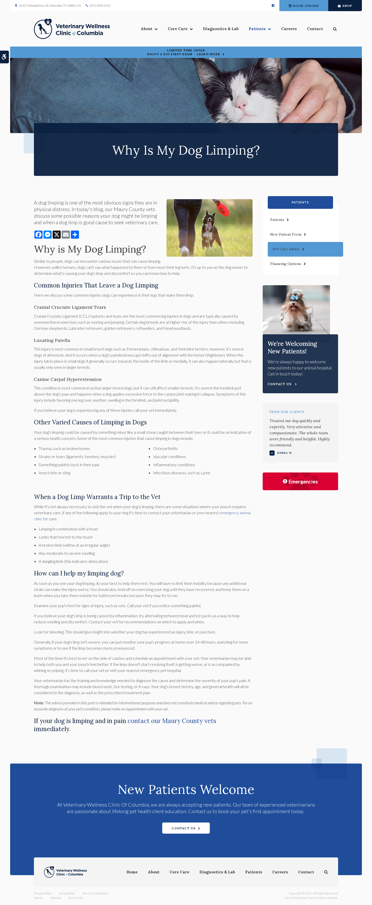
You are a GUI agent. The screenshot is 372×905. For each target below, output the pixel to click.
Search (38, 898)
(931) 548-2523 (100, 5)
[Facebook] (273, 5)
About (146, 28)
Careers (289, 28)
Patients (257, 28)
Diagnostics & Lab (221, 28)
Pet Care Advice (286, 249)
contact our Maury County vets (172, 721)
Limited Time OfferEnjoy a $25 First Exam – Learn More (183, 52)
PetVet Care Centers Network (318, 898)
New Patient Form (285, 234)
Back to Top (76, 898)
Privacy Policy (43, 893)
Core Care (178, 28)
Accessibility (67, 893)
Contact (315, 28)
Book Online (306, 6)
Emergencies (303, 481)
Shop (347, 6)
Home (132, 872)
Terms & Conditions (95, 893)
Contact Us (184, 828)
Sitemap (55, 898)
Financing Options (285, 263)
